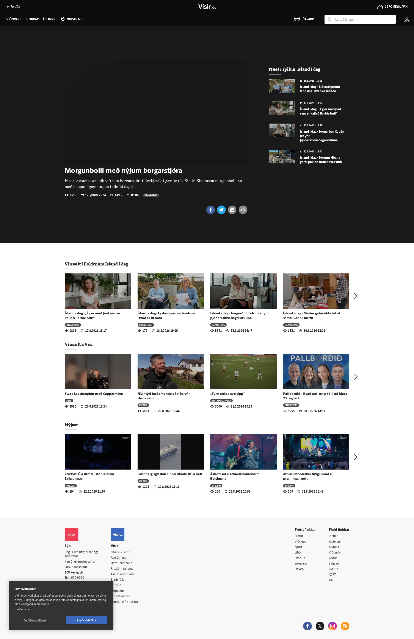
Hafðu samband (121, 563)
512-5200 (123, 552)
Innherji (334, 536)
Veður (333, 558)
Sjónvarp (301, 563)
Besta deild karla (221, 400)
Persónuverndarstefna (80, 561)
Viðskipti (301, 541)
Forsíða (15, 6)
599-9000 (77, 578)
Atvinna (334, 547)
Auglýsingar (118, 558)
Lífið (68, 400)
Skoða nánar (22, 609)
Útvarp (299, 569)
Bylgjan (70, 485)
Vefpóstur (117, 591)
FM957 (333, 569)
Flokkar (32, 19)
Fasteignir (335, 541)
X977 (332, 575)
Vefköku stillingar (35, 620)
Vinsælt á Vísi (79, 344)
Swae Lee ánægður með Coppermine (94, 394)
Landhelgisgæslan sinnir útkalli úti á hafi (170, 474)
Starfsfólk (117, 580)
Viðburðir (335, 552)
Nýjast (71, 425)
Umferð (116, 585)
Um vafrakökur (121, 596)
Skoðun (300, 558)
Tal (331, 580)
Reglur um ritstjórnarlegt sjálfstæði (81, 554)
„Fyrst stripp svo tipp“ (227, 394)
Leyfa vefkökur (86, 620)
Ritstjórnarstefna (122, 569)
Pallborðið (291, 405)
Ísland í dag (150, 195)
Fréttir (143, 405)
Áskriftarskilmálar (122, 574)
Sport (298, 547)
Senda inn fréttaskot (124, 602)
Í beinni (49, 19)
